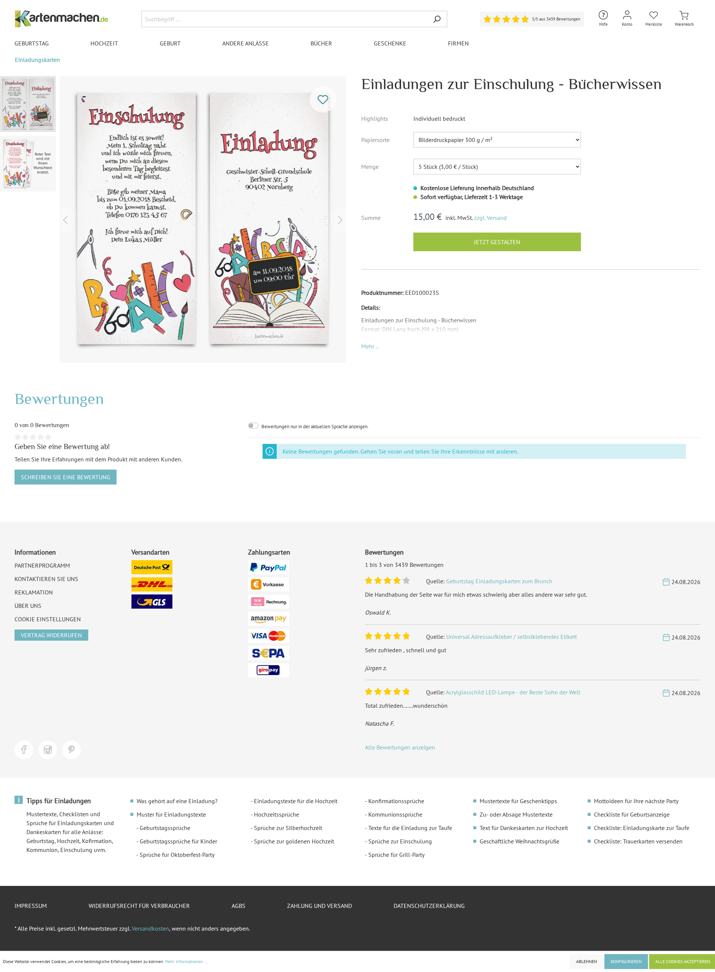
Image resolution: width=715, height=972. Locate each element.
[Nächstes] (340, 219)
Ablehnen (586, 961)
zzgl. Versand (490, 217)
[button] (369, 346)
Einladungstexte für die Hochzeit (295, 801)
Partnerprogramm (42, 565)
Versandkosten (150, 928)
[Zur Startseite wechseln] (61, 18)
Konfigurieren (626, 961)
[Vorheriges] (65, 219)
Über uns (28, 605)
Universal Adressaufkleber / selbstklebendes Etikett (511, 636)
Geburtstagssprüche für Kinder (178, 841)
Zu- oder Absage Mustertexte (516, 814)
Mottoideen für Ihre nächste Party (636, 801)
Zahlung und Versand (319, 905)
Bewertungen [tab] (59, 398)
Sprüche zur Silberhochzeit (288, 827)
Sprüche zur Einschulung (400, 841)
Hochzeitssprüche (276, 814)
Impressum (31, 905)
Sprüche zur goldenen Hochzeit (294, 841)
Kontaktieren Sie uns (46, 579)
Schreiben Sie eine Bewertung (65, 477)
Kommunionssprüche (395, 814)
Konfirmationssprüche (396, 801)
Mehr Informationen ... (186, 961)
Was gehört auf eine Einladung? (177, 801)
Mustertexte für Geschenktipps (518, 801)
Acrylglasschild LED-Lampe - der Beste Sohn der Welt (513, 692)
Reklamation (34, 592)
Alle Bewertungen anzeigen (400, 747)
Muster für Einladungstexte (171, 814)
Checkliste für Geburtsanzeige (632, 814)
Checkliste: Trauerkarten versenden (638, 841)
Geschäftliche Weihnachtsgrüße (519, 841)
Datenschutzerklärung (429, 905)
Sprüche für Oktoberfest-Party (177, 854)
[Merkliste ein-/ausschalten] (323, 99)
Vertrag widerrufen (51, 635)
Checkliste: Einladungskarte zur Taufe (641, 827)
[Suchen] (436, 19)
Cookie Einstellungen (48, 619)
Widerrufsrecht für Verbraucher (139, 905)
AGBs (238, 905)
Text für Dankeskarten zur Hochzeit (524, 827)
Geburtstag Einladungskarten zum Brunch (499, 581)
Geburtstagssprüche (165, 827)
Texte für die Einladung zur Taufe (410, 827)
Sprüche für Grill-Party (396, 854)
